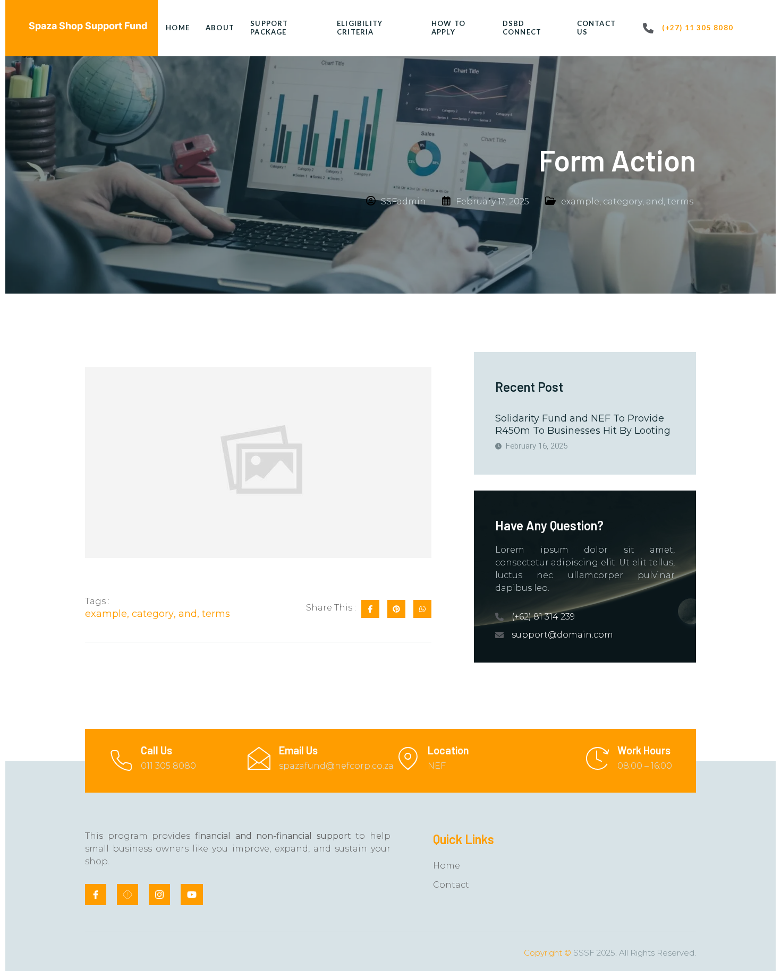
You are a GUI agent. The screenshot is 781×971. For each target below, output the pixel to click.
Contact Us (596, 27)
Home (178, 27)
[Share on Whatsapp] (422, 609)
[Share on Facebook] (370, 609)
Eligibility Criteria (360, 27)
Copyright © (547, 953)
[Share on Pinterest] (396, 609)
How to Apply (448, 27)
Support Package (269, 27)
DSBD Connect (522, 27)
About (220, 27)
